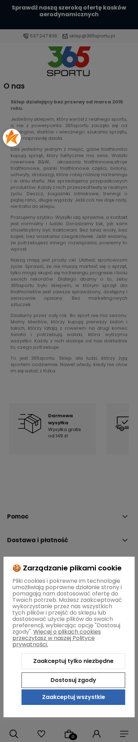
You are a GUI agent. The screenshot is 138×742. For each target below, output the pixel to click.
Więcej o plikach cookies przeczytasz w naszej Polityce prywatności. (56, 638)
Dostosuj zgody (73, 680)
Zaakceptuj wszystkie (73, 697)
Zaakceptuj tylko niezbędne (73, 661)
